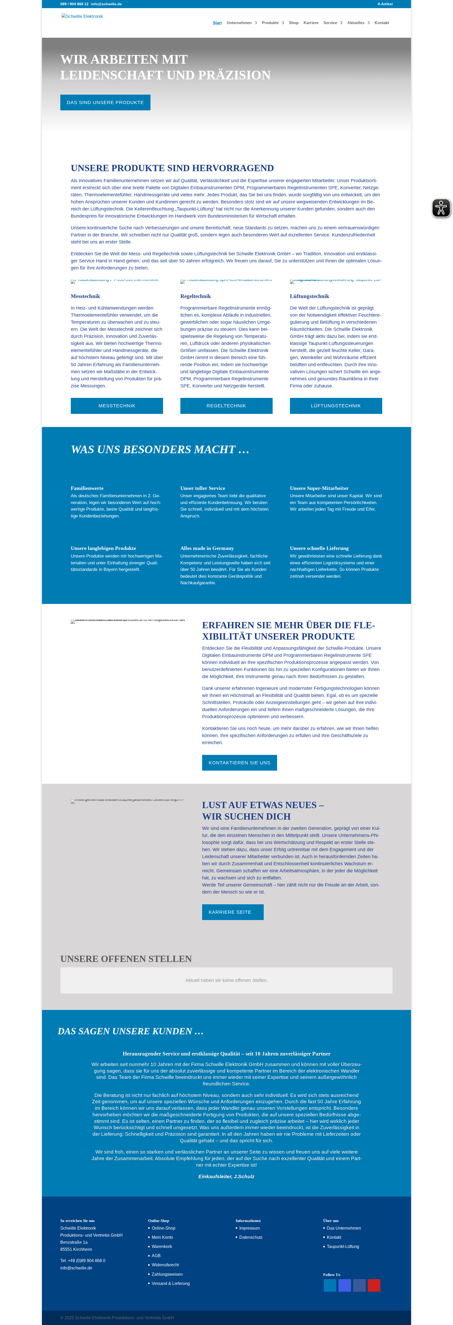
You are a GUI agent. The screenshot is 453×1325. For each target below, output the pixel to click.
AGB (156, 1255)
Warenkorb (162, 1246)
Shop (294, 23)
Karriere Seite (230, 912)
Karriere (311, 23)
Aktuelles (355, 23)
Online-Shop (163, 1228)
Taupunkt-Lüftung (343, 1246)
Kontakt (382, 23)
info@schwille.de (76, 1268)
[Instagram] (344, 1285)
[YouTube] (374, 1285)
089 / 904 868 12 (74, 4)
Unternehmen (239, 23)
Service (330, 23)
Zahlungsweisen (167, 1274)
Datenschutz (251, 1237)
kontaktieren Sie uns (240, 762)
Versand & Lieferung (171, 1283)
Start (217, 23)
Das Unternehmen (344, 1228)
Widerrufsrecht (165, 1265)
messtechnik (117, 405)
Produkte (270, 23)
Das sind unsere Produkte (105, 102)
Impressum (249, 1228)
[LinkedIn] (330, 1285)
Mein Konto (162, 1237)
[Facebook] (359, 1285)
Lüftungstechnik (336, 405)
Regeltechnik (226, 405)
